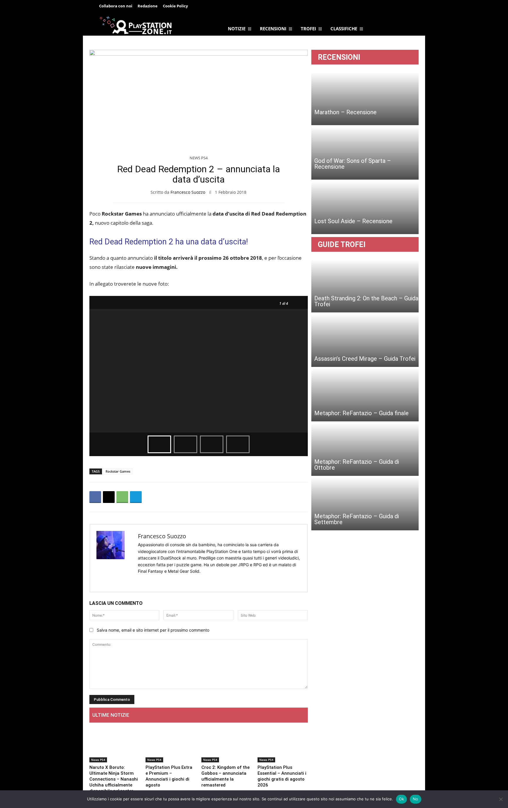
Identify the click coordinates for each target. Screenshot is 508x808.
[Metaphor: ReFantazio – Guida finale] (365, 394)
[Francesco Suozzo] (114, 558)
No (415, 799)
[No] (501, 799)
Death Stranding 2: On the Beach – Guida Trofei (366, 301)
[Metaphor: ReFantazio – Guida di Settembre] (365, 503)
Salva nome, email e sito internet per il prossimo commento (153, 630)
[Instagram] (150, 580)
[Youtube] (189, 580)
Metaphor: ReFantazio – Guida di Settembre (356, 519)
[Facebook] (209, 6)
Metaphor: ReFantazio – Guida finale (361, 413)
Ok (401, 799)
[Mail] (160, 580)
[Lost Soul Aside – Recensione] (365, 207)
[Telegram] (222, 6)
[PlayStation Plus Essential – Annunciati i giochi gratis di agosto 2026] (283, 744)
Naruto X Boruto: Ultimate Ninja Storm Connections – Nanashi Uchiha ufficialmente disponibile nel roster (113, 779)
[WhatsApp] (122, 497)
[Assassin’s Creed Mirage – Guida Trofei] (365, 340)
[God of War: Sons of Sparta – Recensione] (365, 153)
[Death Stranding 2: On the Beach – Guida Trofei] (365, 285)
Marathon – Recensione (345, 112)
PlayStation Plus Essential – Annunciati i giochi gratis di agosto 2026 (282, 776)
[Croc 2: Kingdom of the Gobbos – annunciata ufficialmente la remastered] (226, 744)
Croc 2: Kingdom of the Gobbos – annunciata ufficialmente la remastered (225, 776)
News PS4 (199, 157)
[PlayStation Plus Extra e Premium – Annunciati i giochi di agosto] (171, 744)
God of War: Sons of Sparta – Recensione (352, 163)
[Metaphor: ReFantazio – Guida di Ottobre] (365, 449)
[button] (404, 7)
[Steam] (169, 580)
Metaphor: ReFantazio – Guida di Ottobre (356, 464)
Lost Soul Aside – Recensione (353, 221)
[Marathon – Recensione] (365, 98)
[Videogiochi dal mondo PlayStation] (136, 25)
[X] (109, 497)
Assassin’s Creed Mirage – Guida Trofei (364, 358)
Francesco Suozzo (188, 192)
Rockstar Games (118, 471)
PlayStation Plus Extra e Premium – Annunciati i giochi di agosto (169, 776)
